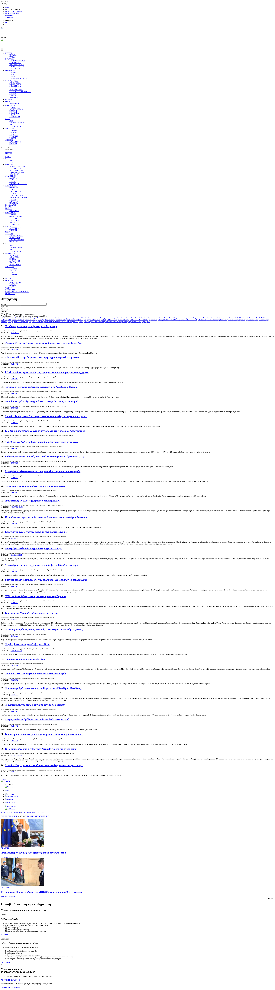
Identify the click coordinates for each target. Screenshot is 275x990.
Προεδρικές (146, 322)
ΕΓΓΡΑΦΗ (4, 935)
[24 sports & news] (12, 787)
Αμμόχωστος (259, 320)
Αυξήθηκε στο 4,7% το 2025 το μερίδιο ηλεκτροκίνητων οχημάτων (41, 441)
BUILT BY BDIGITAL (9, 816)
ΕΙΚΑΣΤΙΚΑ (14, 113)
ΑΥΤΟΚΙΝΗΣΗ (15, 126)
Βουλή (70, 322)
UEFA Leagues (112, 320)
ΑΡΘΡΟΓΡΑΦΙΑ (15, 142)
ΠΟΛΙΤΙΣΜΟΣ (10, 105)
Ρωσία (234, 318)
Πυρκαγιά (32, 318)
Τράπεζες (41, 320)
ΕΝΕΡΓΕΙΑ (13, 96)
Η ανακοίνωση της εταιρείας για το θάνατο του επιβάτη (35, 704)
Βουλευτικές (41, 318)
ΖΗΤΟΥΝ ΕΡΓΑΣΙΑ (16, 240)
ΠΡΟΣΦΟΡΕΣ (10, 290)
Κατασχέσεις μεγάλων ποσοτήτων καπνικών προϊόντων (35, 486)
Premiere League (123, 320)
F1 (149, 320)
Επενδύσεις (60, 320)
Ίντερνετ (97, 318)
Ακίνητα (72, 320)
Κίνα (230, 318)
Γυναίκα (90, 318)
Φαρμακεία (9, 17)
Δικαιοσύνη (224, 320)
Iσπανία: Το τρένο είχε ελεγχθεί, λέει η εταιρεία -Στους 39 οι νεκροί (41, 401)
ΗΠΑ (239, 318)
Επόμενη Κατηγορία (8, 896)
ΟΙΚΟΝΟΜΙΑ (14, 82)
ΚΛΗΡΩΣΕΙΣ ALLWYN (18, 78)
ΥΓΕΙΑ (12, 57)
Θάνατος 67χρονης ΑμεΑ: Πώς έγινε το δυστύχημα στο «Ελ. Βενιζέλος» (44, 343)
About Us (35, 812)
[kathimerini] (9, 794)
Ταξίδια (78, 318)
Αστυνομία (232, 320)
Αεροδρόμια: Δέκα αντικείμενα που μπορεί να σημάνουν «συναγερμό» (42, 471)
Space (119, 318)
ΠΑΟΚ (132, 320)
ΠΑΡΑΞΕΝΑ (14, 103)
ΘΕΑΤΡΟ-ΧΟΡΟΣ (16, 109)
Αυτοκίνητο (112, 318)
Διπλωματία (137, 322)
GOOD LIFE (9, 128)
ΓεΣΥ (9, 320)
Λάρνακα (4, 322)
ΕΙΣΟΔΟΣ (8, 22)
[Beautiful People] (11, 796)
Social (123, 318)
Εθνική (160, 320)
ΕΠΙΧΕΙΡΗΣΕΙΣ (15, 86)
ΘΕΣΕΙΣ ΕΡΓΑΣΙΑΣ (16, 242)
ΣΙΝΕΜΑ (12, 107)
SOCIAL (12, 124)
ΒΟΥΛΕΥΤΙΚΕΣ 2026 (17, 61)
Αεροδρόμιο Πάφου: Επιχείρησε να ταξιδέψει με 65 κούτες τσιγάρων (42, 565)
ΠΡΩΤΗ (8, 157)
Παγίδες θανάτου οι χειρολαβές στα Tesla (27, 644)
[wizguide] (9, 799)
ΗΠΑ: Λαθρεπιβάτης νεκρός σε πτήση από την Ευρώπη (35, 596)
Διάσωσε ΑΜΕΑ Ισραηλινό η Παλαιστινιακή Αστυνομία (35, 673)
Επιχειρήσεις (88, 320)
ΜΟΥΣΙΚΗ (13, 111)
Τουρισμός (96, 320)
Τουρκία (98, 322)
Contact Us (44, 812)
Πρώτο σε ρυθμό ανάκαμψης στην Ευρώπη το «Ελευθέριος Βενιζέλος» (43, 688)
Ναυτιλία (28, 320)
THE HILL (13, 144)
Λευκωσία (35, 322)
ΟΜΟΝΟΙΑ (202, 320)
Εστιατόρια (65, 318)
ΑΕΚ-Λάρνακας (178, 320)
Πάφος (266, 320)
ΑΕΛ (186, 320)
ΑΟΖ (93, 322)
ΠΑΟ (141, 320)
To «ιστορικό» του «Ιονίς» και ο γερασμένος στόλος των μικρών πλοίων (44, 734)
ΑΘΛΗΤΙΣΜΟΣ (10, 70)
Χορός (161, 318)
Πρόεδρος (87, 322)
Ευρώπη (213, 318)
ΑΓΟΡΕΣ (12, 88)
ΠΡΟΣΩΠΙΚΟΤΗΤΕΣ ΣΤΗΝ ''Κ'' (17, 292)
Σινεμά (171, 318)
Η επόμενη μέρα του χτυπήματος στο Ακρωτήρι (31, 326)
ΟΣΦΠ (145, 320)
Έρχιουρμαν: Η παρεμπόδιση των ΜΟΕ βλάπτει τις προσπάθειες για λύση (41, 892)
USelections (18, 318)
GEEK (7, 119)
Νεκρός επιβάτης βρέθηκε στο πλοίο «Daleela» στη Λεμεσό (37, 719)
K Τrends (26, 318)
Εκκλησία (10, 318)
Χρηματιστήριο (50, 320)
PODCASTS (13, 284)
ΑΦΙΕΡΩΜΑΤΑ (10, 253)
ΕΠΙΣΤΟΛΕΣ (10, 294)
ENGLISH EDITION (12, 13)
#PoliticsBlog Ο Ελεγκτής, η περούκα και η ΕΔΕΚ (32, 500)
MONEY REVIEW (16, 90)
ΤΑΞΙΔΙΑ (12, 134)
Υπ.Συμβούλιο (78, 322)
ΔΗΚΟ (55, 322)
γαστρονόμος (9, 15)
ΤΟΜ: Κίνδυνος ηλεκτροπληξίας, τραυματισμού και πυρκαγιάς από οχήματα (47, 372)
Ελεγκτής (216, 320)
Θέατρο (166, 318)
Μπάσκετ (154, 320)
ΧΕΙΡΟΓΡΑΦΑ (14, 117)
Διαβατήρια (129, 322)
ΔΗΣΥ (65, 322)
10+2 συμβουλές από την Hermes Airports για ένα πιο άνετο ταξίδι (41, 748)
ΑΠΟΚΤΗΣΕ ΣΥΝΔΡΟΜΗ (10, 980)
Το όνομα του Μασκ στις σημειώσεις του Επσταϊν (32, 612)
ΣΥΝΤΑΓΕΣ (13, 136)
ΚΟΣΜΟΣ (8, 101)
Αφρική (195, 318)
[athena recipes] (10, 802)
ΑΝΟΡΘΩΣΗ (168, 320)
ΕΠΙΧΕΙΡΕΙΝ (15, 437)
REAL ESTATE (15, 84)
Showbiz (84, 318)
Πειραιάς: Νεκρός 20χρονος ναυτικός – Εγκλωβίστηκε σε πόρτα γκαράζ (43, 629)
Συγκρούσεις (178, 318)
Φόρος (66, 320)
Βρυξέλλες (206, 318)
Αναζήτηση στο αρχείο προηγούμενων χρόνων (19, 314)
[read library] (10, 809)
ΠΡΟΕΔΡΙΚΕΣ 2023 (16, 65)
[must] (7, 790)
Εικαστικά (147, 318)
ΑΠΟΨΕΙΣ (9, 140)
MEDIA (8, 278)
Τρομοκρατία (188, 318)
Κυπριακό (104, 322)
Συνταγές (72, 318)
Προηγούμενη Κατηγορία (9, 857)
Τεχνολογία (135, 318)
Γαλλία (219, 318)
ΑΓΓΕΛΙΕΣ (9, 234)
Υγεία (14, 320)
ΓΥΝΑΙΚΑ (13, 130)
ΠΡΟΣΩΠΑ (13, 263)
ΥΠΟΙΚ (103, 320)
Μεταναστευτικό (114, 322)
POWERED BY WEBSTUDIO (38, 816)
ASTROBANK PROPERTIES (20, 92)
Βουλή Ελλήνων (262, 318)
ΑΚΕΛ (60, 322)
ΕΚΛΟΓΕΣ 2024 (15, 63)
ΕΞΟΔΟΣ (12, 138)
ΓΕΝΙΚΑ (12, 259)
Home (7, 7)
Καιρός (245, 320)
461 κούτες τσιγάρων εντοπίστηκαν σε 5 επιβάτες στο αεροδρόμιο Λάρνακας (46, 517)
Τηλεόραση (104, 318)
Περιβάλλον (79, 320)
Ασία (200, 318)
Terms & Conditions (13, 812)
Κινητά (128, 318)
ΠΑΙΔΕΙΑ (13, 55)
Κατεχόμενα (43, 322)
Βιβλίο (141, 318)
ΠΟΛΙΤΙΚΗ (9, 59)
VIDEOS (8, 288)
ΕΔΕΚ (50, 322)
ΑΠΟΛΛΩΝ (192, 320)
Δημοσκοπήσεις (25, 322)
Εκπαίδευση (20, 320)
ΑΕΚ (137, 320)
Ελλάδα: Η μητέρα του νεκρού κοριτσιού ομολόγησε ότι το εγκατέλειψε (44, 765)
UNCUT (12, 286)
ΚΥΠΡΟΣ (8, 53)
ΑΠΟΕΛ (209, 320)
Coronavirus (50, 318)
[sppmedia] (5, 781)
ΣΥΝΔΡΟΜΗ (6, 962)
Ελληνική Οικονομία (248, 318)
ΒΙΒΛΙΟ (12, 115)
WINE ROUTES (15, 282)
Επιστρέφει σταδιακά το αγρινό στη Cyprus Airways (33, 548)
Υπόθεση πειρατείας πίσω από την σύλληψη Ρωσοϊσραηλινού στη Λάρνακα (46, 579)
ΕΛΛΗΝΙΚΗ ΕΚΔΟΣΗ (13, 11)
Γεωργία (34, 320)
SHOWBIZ (13, 132)
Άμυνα (122, 322)
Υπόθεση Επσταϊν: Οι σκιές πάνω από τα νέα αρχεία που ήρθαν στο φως (44, 456)
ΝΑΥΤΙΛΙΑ (13, 97)
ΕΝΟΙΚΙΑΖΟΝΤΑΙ (16, 236)
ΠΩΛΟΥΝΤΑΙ (14, 238)
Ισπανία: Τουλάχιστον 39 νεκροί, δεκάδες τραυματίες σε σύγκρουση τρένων (46, 416)
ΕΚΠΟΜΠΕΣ (10, 280)
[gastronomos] (10, 806)
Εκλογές (10, 322)
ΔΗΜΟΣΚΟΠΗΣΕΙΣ (16, 67)
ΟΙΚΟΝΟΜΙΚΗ (11, 80)
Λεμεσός (17, 322)
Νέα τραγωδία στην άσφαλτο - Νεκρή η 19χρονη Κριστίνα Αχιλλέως (42, 357)
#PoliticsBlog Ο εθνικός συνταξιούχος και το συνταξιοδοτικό (33, 852)
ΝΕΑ (11, 121)
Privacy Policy (26, 812)
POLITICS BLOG (17, 507)
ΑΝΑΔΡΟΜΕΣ (14, 261)
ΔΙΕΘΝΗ (12, 76)
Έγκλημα (239, 320)
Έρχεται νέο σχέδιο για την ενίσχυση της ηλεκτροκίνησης (36, 531)
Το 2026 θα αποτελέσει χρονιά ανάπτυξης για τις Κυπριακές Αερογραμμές (45, 430)
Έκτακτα (251, 320)
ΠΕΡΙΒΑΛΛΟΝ (11, 205)
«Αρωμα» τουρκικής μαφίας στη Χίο (25, 658)
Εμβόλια (57, 318)
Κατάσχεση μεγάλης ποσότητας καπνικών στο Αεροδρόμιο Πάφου (41, 386)
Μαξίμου (4, 320)
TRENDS (12, 94)
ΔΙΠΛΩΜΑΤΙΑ (14, 68)
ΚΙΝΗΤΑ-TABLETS (16, 123)
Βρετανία (225, 318)
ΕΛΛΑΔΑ (13, 74)
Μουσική (155, 318)
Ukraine (3, 318)
